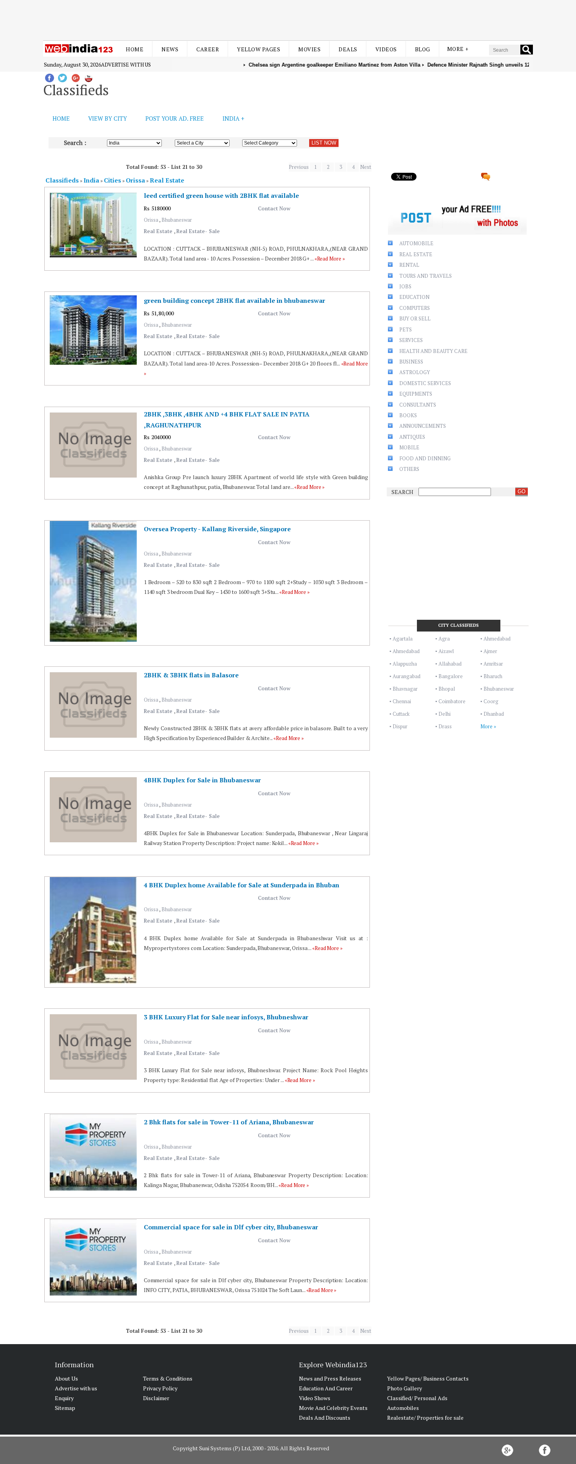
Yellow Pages (258, 49)
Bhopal (446, 688)
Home (134, 49)
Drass (445, 726)
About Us (66, 1378)
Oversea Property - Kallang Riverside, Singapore (217, 529)
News (169, 49)
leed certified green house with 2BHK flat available (221, 195)
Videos (386, 49)
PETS (405, 329)
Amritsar (493, 663)
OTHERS (409, 468)
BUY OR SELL (415, 318)
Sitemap (65, 1408)
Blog (422, 49)
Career (207, 49)
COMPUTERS (414, 307)
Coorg (491, 701)
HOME (61, 118)
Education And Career (326, 1388)
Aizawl (446, 651)
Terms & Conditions (167, 1378)
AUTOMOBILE (416, 243)
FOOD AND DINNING (425, 458)
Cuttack (401, 713)
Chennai (402, 701)
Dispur (400, 726)
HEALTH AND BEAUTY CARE (433, 351)
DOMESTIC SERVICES (425, 383)
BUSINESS (411, 361)
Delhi (444, 713)
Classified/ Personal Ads (417, 1398)
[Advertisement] (288, 18)
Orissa (151, 219)
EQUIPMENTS (415, 393)
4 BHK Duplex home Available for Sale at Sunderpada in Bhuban (241, 885)
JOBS (405, 286)
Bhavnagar (405, 688)
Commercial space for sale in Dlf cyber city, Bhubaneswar (231, 1227)
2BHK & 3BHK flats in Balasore (191, 675)
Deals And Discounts (324, 1417)
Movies (309, 49)
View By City (107, 118)
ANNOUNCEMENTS (422, 425)
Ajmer (490, 651)
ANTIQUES (412, 436)
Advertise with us (126, 64)
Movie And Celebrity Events (333, 1408)
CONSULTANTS (417, 404)
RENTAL (409, 264)
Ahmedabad (497, 638)
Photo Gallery (404, 1388)
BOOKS (408, 415)
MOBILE (409, 447)
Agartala (403, 638)
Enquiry (64, 1398)
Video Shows (314, 1398)
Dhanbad (494, 713)
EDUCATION (414, 296)
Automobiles (403, 1408)
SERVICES (411, 340)
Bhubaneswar (176, 219)
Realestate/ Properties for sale (425, 1417)
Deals (348, 49)
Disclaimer (156, 1398)
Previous (299, 166)
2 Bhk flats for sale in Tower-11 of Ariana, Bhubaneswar (229, 1122)
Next (365, 166)
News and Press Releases (330, 1378)
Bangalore (450, 676)
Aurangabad (406, 676)
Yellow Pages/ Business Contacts (428, 1378)
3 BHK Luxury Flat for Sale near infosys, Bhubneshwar (226, 1017)
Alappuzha (405, 663)
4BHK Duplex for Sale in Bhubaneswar (202, 780)
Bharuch (493, 676)
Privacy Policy (160, 1388)
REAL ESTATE (415, 254)
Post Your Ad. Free (174, 118)
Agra (444, 638)
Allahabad (450, 663)
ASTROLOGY (414, 372)
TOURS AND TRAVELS (425, 275)
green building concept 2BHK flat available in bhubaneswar (234, 300)
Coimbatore (452, 701)
